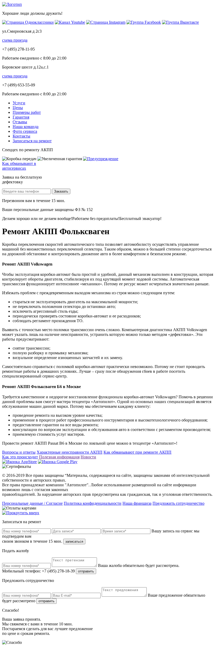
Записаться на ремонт (32, 141)
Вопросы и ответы (19, 452)
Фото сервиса (25, 131)
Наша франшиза (136, 503)
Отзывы (20, 122)
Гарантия (21, 117)
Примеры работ (27, 112)
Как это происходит (20, 457)
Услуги (19, 103)
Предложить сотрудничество (178, 503)
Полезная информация (59, 457)
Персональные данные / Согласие (32, 503)
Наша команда (25, 126)
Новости (88, 457)
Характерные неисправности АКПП (69, 452)
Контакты (21, 136)
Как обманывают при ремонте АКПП (137, 452)
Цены (18, 107)
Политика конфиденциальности (92, 503)
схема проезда (14, 40)
